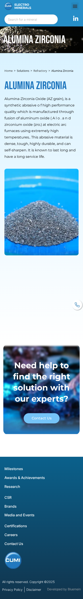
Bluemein (74, 589)
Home (8, 71)
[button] (75, 6)
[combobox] (31, 19)
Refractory (40, 71)
